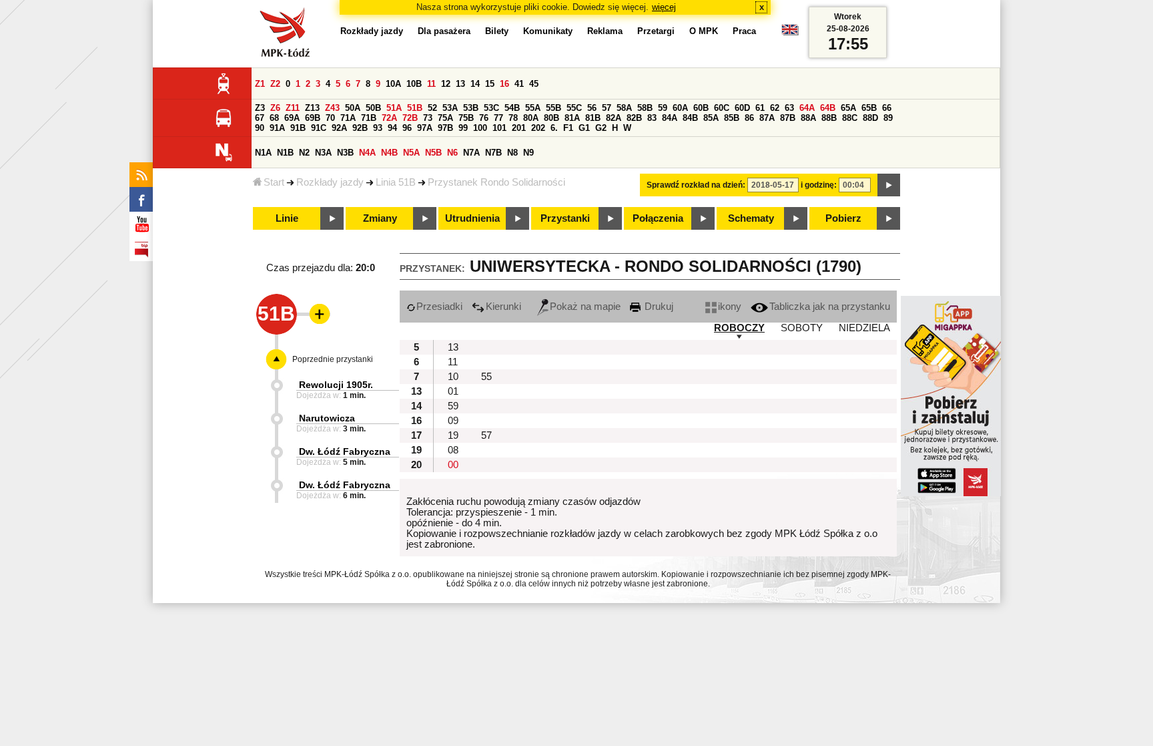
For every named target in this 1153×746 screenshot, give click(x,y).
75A (445, 118)
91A (277, 128)
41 (519, 84)
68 (274, 118)
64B (827, 108)
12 (445, 84)
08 (453, 450)
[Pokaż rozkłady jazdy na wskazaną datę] (888, 185)
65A (848, 108)
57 (606, 108)
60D (742, 108)
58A (624, 108)
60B (701, 108)
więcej (664, 7)
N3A (323, 153)
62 (774, 108)
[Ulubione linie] (315, 314)
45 (533, 84)
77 (498, 118)
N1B (285, 153)
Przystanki (565, 218)
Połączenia (658, 218)
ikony (729, 306)
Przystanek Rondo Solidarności (496, 182)
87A (767, 118)
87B (787, 118)
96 (407, 128)
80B (551, 118)
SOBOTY (802, 328)
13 (460, 84)
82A (613, 118)
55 (486, 376)
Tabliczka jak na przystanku (829, 306)
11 (431, 84)
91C (318, 128)
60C (721, 108)
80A (530, 118)
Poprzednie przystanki (332, 359)
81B (593, 118)
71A (348, 118)
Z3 (260, 108)
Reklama (605, 31)
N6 (452, 153)
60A (680, 108)
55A (532, 108)
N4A (367, 153)
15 (489, 84)
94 (392, 128)
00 (453, 464)
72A (389, 118)
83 (652, 118)
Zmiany (380, 218)
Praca (744, 31)
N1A (263, 153)
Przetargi (656, 31)
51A (394, 108)
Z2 (275, 84)
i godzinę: (819, 185)
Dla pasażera (444, 31)
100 (480, 128)
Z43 (332, 108)
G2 (601, 128)
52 (432, 108)
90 (259, 128)
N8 (512, 153)
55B (553, 108)
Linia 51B (396, 182)
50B (373, 108)
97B (445, 128)
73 (427, 118)
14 (475, 84)
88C (849, 118)
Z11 (293, 108)
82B (634, 118)
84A (669, 118)
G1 (584, 128)
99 (463, 128)
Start (274, 182)
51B (414, 108)
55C (574, 108)
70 (330, 118)
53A (450, 108)
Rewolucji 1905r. (336, 384)
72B (410, 118)
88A (808, 118)
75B (466, 118)
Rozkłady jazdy (330, 182)
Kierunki (503, 306)
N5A (411, 153)
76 (483, 118)
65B (869, 108)
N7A (471, 153)
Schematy (751, 218)
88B (829, 118)
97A (424, 128)
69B (312, 118)
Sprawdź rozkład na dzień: (696, 185)
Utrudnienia (472, 218)
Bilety (496, 31)
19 (453, 435)
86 (749, 118)
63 (789, 108)
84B (690, 118)
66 (886, 108)
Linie (287, 218)
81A (572, 118)
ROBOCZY (739, 328)
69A (292, 118)
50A (352, 108)
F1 (568, 128)
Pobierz (843, 218)
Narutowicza (327, 418)
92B (360, 128)
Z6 (275, 108)
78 (513, 118)
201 (519, 128)
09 (453, 420)
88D (870, 118)
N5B (433, 153)
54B (512, 108)
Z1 (260, 84)
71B (368, 118)
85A (711, 118)
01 (453, 391)
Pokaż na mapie (585, 306)
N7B (493, 153)
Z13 (312, 108)
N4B (389, 153)
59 (662, 108)
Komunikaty (547, 31)
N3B (345, 153)
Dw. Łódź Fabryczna (344, 451)
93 (377, 128)
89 (888, 118)
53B (470, 108)
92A (339, 128)
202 (538, 128)
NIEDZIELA (864, 328)
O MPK (703, 31)
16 (504, 84)
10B (414, 84)
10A (393, 84)
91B (298, 128)
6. (554, 128)
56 (592, 108)
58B (645, 108)
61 (760, 108)
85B (731, 118)
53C (491, 108)
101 (499, 128)
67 (259, 118)
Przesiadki (439, 306)
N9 (528, 153)
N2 (304, 153)
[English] (790, 33)
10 (453, 376)
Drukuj (657, 306)
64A (807, 108)
